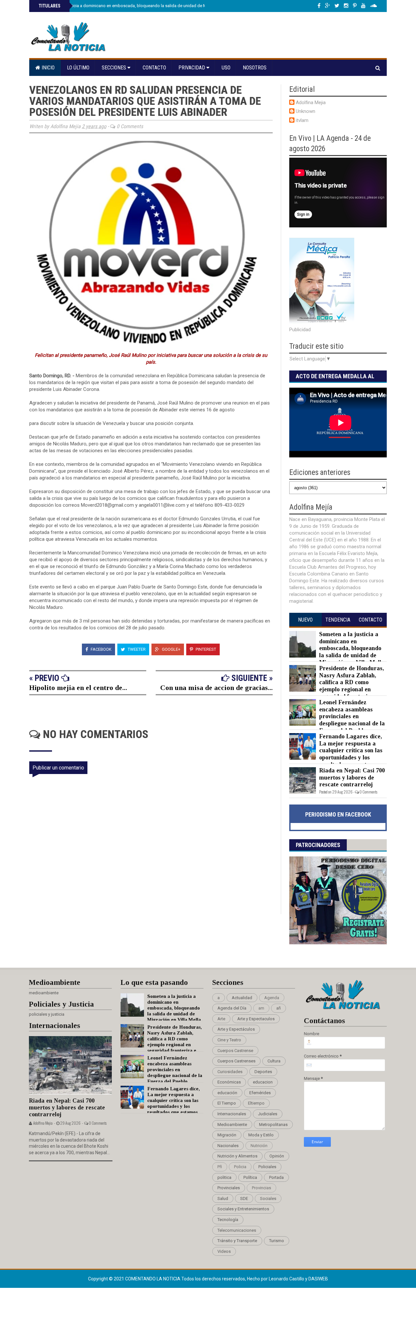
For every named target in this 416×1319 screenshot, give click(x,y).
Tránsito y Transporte (237, 1240)
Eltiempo (256, 1103)
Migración (226, 1134)
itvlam (302, 120)
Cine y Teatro (229, 1039)
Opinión (276, 1156)
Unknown (305, 111)
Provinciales (228, 1187)
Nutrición (259, 1145)
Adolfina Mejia (311, 102)
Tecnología (227, 1219)
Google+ (170, 649)
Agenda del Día (231, 1008)
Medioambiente (232, 1124)
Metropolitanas (273, 1124)
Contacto (154, 68)
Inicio (47, 68)
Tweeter (136, 649)
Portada (276, 1177)
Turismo (276, 1240)
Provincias (261, 1187)
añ (278, 1008)
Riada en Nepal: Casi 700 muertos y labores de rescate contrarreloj (352, 777)
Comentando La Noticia (153, 1278)
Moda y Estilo (261, 1134)
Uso (226, 68)
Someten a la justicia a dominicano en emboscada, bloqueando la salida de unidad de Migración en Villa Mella (142, 5)
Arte (221, 1018)
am (261, 1008)
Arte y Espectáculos (236, 1029)
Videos (224, 1251)
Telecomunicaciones (236, 1230)
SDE (244, 1198)
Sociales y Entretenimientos (243, 1208)
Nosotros (254, 68)
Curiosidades (229, 1071)
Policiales (267, 1166)
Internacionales (231, 1113)
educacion (263, 1082)
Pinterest (205, 649)
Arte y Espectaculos (256, 1018)
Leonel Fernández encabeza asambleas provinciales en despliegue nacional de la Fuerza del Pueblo (352, 716)
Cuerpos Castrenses (236, 1061)
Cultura (273, 1061)
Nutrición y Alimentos (237, 1156)
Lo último (78, 68)
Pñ (219, 1166)
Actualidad (242, 997)
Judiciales (267, 1113)
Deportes (263, 1071)
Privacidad (192, 68)
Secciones (114, 68)
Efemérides (260, 1092)
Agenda (271, 997)
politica (224, 1177)
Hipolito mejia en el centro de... (78, 688)
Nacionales (228, 1145)
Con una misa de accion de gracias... (216, 688)
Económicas (229, 1082)
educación (227, 1092)
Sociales (268, 1198)
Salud (222, 1198)
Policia (240, 1166)
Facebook (100, 649)
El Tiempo (226, 1103)
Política (250, 1177)
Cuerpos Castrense (235, 1050)
